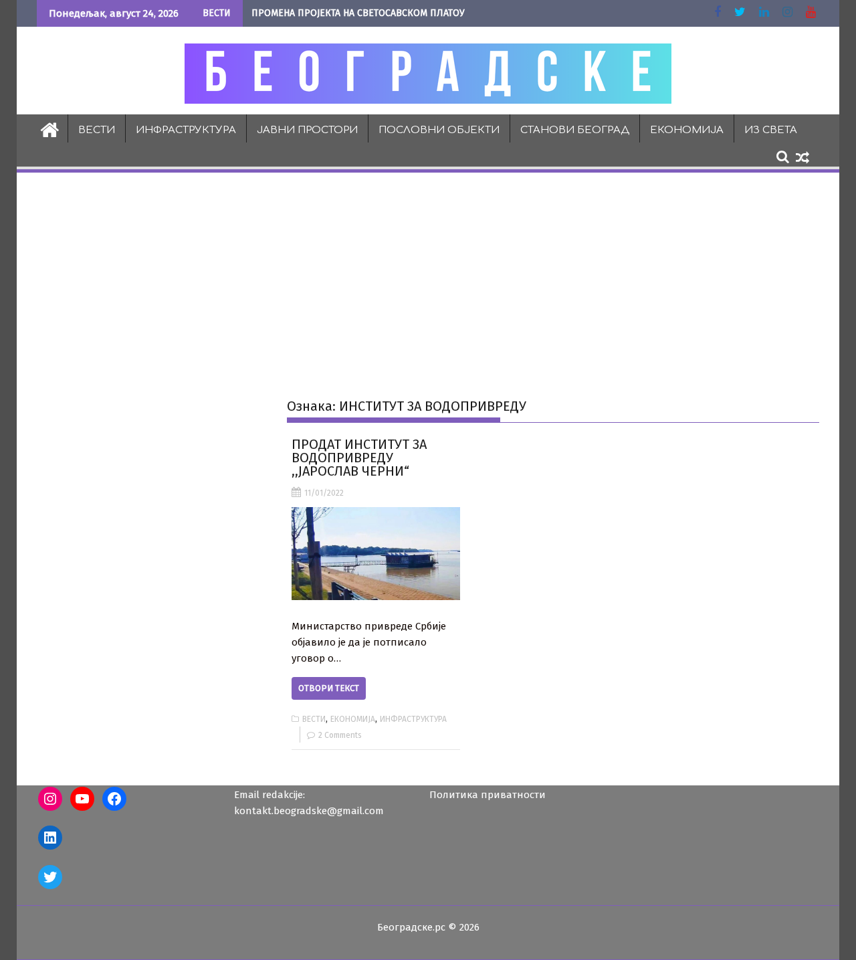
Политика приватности (487, 795)
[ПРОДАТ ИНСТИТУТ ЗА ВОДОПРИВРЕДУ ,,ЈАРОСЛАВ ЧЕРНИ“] (375, 553)
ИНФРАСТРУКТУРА (186, 130)
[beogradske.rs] (50, 128)
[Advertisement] (428, 275)
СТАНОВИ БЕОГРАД (574, 130)
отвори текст (328, 688)
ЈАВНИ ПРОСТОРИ (307, 130)
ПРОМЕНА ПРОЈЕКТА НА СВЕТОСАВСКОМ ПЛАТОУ (358, 13)
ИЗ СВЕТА (770, 130)
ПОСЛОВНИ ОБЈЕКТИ (439, 130)
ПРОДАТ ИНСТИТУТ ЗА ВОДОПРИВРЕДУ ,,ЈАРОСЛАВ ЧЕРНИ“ (359, 457)
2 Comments (340, 735)
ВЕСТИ (96, 130)
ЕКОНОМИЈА (687, 130)
